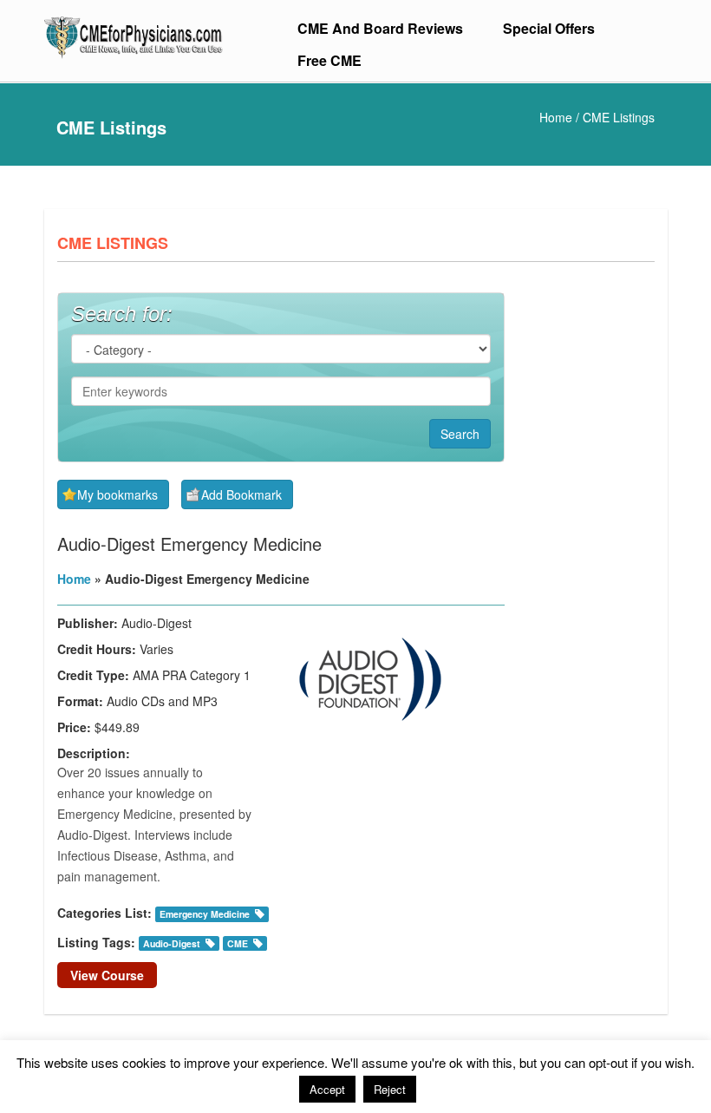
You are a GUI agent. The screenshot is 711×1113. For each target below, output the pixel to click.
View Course (107, 975)
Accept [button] (327, 1089)
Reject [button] (390, 1089)
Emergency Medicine (205, 913)
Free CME (329, 60)
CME (237, 943)
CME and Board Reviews (380, 28)
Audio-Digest (171, 943)
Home (555, 117)
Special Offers (549, 28)
